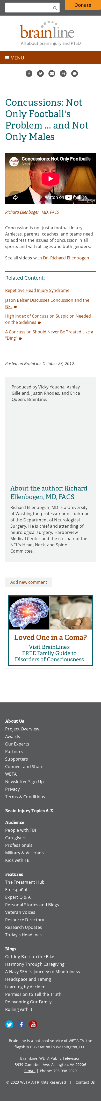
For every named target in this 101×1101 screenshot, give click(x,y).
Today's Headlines (23, 935)
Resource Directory (24, 920)
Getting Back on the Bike (29, 956)
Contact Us (85, 1082)
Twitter (40, 73)
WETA (11, 774)
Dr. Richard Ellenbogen (66, 258)
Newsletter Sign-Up (24, 781)
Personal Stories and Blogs (32, 905)
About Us (14, 721)
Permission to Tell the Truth (33, 994)
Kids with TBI (18, 860)
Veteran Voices (20, 912)
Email (52, 73)
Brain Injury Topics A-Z (29, 811)
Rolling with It (18, 1009)
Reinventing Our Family (28, 1002)
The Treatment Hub (25, 882)
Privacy (12, 789)
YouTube (33, 1024)
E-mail (30, 1070)
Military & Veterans (24, 853)
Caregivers (16, 838)
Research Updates (23, 927)
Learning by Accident (26, 987)
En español (16, 889)
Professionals (18, 845)
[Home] (50, 33)
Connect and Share (24, 766)
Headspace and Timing (28, 979)
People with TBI (20, 830)
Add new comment (28, 582)
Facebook (29, 73)
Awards (12, 736)
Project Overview (22, 729)
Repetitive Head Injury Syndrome (37, 290)
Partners (14, 751)
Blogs (10, 949)
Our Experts (17, 744)
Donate (82, 4)
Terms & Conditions (25, 797)
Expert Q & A (18, 897)
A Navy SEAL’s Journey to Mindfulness (42, 972)
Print (63, 73)
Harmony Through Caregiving (35, 964)
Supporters (16, 759)
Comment (74, 73)
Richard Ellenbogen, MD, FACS (32, 212)
